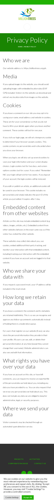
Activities (35, 459)
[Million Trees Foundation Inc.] (27, 14)
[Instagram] (23, 473)
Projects (18, 459)
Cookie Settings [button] (12, 497)
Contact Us (40, 463)
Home (20, 47)
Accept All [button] (27, 497)
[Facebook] (29, 473)
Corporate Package (18, 463)
